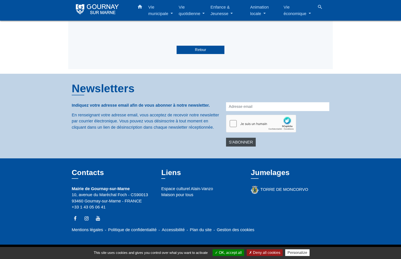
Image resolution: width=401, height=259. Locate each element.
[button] (139, 7)
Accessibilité (173, 229)
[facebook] (77, 218)
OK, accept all (230, 253)
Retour (200, 50)
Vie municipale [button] (158, 10)
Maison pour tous (177, 194)
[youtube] (100, 218)
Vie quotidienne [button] (190, 10)
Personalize (297, 253)
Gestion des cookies (235, 229)
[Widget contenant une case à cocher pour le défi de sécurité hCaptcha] (261, 123)
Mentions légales (87, 229)
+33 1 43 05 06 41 (89, 207)
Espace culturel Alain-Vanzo (187, 188)
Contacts (88, 172)
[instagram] (88, 218)
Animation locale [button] (259, 10)
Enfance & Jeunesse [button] (220, 10)
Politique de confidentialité (132, 229)
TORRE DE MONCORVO (284, 189)
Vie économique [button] (295, 10)
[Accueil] (101, 10)
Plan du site (201, 229)
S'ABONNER (241, 142)
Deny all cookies (266, 253)
